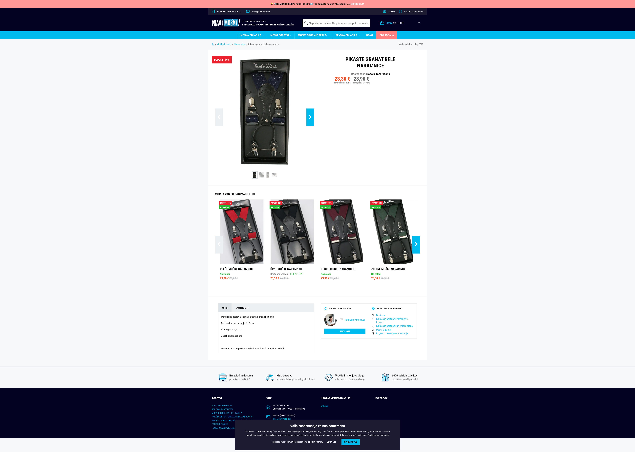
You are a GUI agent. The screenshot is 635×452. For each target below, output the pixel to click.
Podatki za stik (383, 329)
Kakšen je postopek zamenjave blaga (392, 321)
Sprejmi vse (350, 441)
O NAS (324, 405)
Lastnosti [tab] (241, 308)
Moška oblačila (250, 35)
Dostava (380, 315)
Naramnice (239, 44)
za (395, 23)
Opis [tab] (225, 308)
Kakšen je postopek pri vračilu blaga (394, 326)
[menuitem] (252, 35)
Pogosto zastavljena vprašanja (392, 333)
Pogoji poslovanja (222, 405)
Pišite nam (345, 331)
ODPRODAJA (357, 4)
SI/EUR (391, 11)
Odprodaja (387, 35)
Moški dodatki (279, 35)
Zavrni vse (331, 442)
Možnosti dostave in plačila (227, 413)
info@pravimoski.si (261, 11)
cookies (261, 435)
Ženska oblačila (346, 35)
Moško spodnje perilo (312, 35)
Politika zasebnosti (222, 409)
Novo (369, 35)
